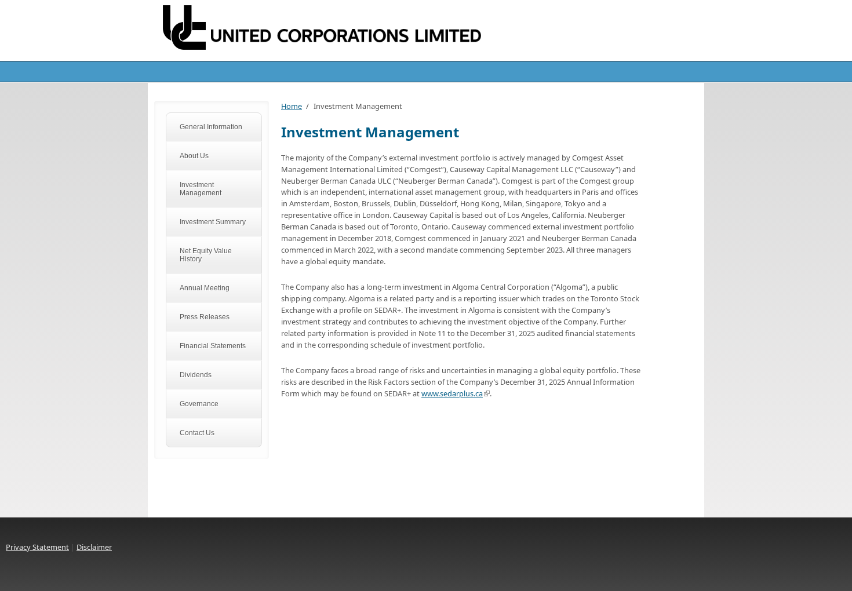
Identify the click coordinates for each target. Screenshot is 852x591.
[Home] (333, 30)
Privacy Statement (37, 547)
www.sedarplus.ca (452, 393)
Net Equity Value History (206, 255)
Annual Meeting (205, 288)
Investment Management (200, 189)
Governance (199, 404)
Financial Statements (213, 346)
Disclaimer (94, 547)
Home (291, 106)
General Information (211, 127)
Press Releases (205, 317)
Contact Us (197, 433)
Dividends (196, 375)
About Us (194, 156)
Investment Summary (213, 222)
